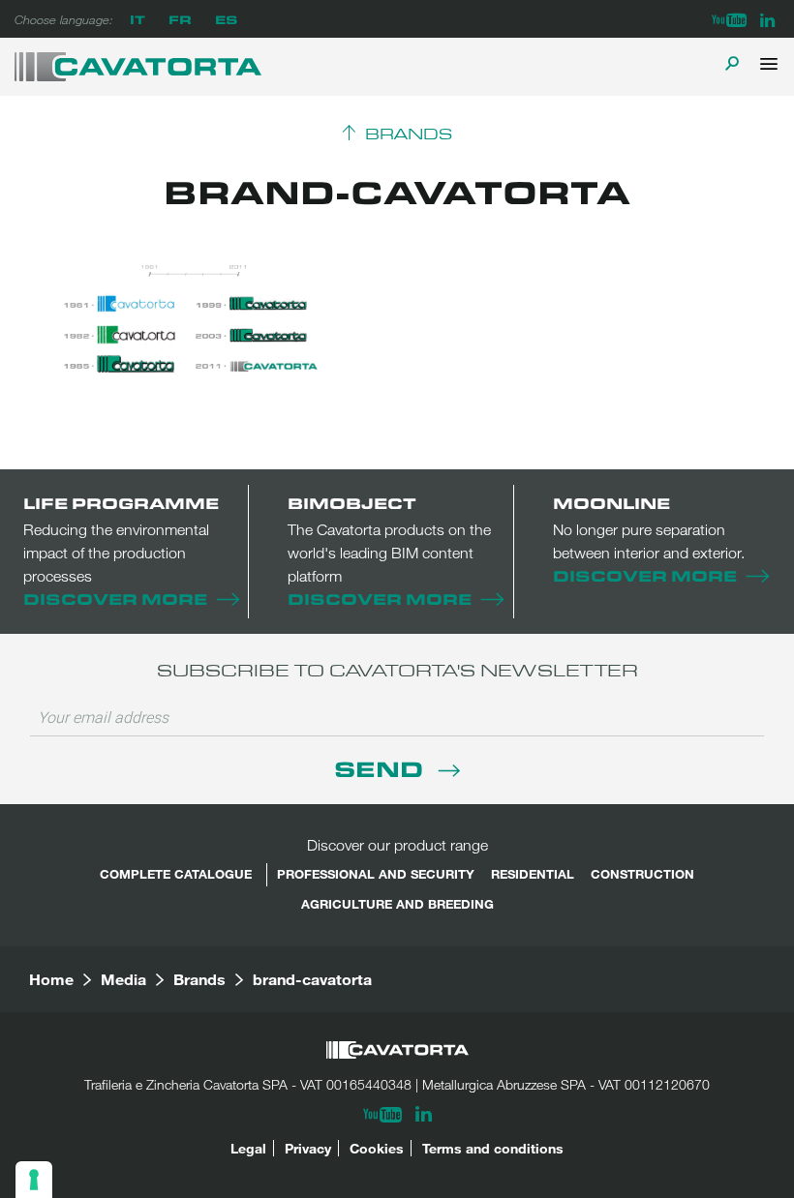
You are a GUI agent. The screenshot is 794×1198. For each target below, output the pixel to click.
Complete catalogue (176, 874)
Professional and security (375, 874)
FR (180, 19)
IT (137, 19)
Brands (408, 134)
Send (381, 768)
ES (226, 19)
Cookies (377, 1148)
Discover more (115, 598)
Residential (532, 874)
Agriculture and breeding (397, 904)
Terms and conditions (493, 1148)
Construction (642, 874)
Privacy (308, 1148)
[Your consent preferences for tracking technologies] (33, 1179)
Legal (248, 1148)
